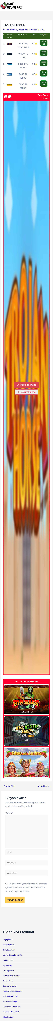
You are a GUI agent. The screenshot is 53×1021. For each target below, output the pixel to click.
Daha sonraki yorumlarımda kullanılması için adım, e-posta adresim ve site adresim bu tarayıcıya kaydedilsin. (26, 887)
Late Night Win (8, 971)
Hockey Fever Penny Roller (12, 991)
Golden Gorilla (8, 960)
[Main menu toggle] (50, 5)
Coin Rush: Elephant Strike (12, 955)
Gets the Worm (8, 950)
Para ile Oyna (28, 384)
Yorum (9, 813)
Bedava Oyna (28, 392)
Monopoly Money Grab (11, 1012)
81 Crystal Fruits (9, 945)
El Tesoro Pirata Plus (10, 996)
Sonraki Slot (44, 786)
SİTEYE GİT (44, 43)
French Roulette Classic (11, 1007)
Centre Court (8, 981)
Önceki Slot (8, 786)
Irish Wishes (7, 965)
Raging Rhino (7, 940)
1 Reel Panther (8, 1017)
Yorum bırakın (10, 29)
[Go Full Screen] (9, 96)
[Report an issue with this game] (5, 96)
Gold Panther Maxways (11, 976)
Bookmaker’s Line (9, 986)
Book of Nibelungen (10, 1001)
